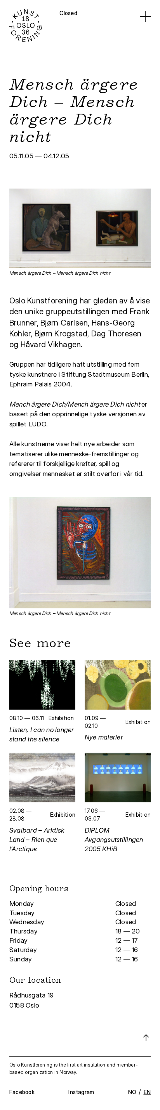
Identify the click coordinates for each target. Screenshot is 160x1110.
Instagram (81, 1092)
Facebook (22, 1092)
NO (132, 1092)
